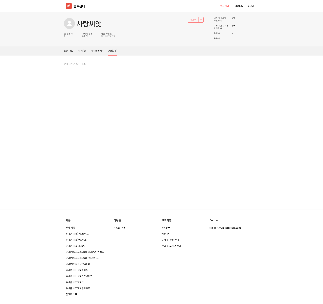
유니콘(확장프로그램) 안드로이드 (82, 258)
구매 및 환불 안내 (170, 239)
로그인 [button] (250, 6)
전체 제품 (70, 227)
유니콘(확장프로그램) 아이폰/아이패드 (85, 252)
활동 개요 (68, 50)
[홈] (69, 6)
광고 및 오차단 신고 (171, 245)
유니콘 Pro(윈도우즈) (76, 239)
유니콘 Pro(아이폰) (75, 245)
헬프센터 (224, 6)
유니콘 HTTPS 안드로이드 (79, 276)
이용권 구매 (119, 227)
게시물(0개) (97, 50)
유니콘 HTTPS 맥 (75, 282)
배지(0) (82, 50)
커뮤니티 (239, 6)
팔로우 (193, 19)
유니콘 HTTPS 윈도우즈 (78, 288)
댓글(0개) (112, 50)
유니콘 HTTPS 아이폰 (77, 270)
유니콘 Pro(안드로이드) (77, 233)
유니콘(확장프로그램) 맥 (78, 264)
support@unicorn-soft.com (225, 227)
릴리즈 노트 (71, 294)
